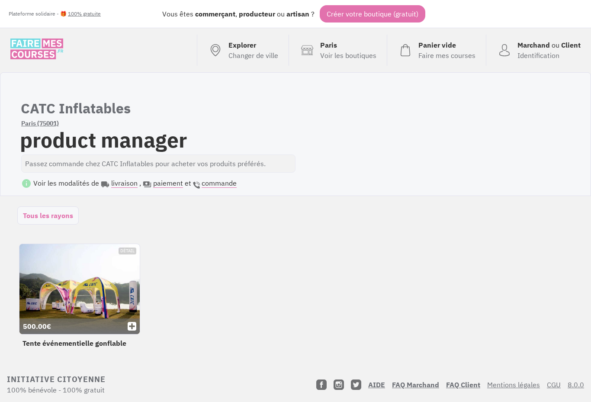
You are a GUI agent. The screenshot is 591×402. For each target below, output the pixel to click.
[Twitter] (356, 384)
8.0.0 (576, 384)
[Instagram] (339, 384)
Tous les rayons (48, 215)
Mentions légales (513, 384)
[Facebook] (321, 384)
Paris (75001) (40, 123)
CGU (554, 384)
